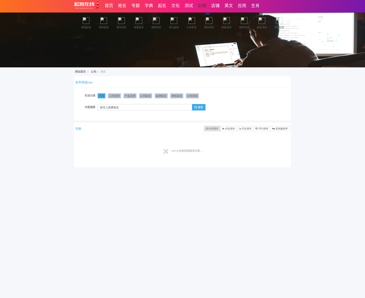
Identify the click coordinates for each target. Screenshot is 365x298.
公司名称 (114, 96)
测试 (189, 5)
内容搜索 (90, 107)
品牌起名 (161, 96)
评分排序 (263, 128)
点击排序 (230, 128)
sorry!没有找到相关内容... (186, 150)
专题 (135, 5)
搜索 (200, 107)
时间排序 (213, 128)
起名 (162, 5)
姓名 (122, 5)
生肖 (255, 5)
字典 (149, 5)
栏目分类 (90, 95)
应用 (242, 5)
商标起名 (176, 96)
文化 (175, 5)
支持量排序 (281, 128)
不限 (101, 96)
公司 (202, 5)
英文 (229, 5)
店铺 (215, 5)
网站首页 (80, 71)
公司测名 (192, 96)
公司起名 (145, 96)
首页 (109, 5)
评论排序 (246, 128)
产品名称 (130, 96)
